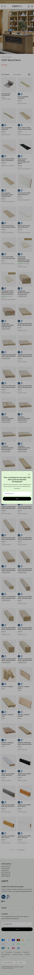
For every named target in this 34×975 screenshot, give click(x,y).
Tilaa (17, 499)
